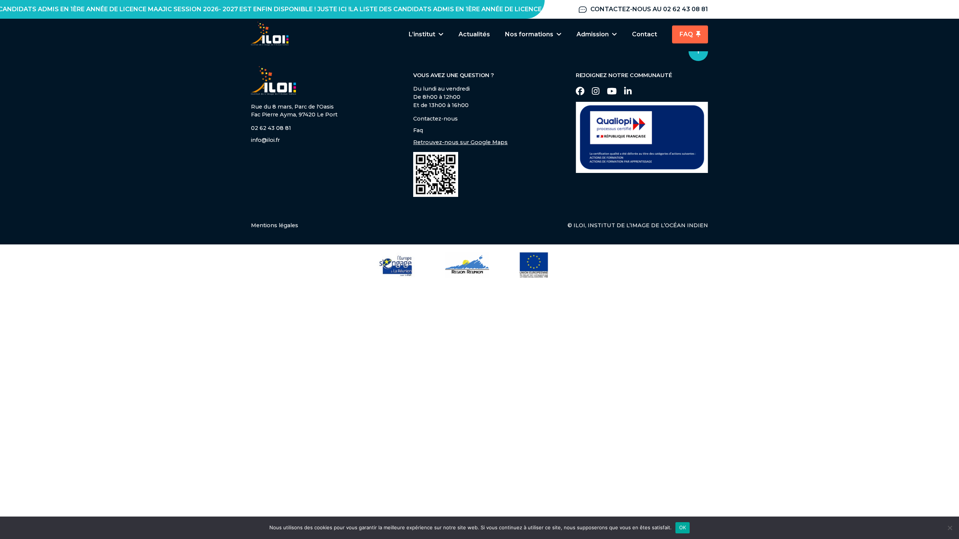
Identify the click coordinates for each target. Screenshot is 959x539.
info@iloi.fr (265, 140)
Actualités (474, 34)
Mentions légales (274, 225)
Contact (644, 34)
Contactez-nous (435, 118)
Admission (593, 34)
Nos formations (529, 34)
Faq (418, 130)
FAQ (686, 34)
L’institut (422, 34)
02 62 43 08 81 (271, 128)
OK (682, 527)
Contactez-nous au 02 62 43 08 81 (649, 9)
